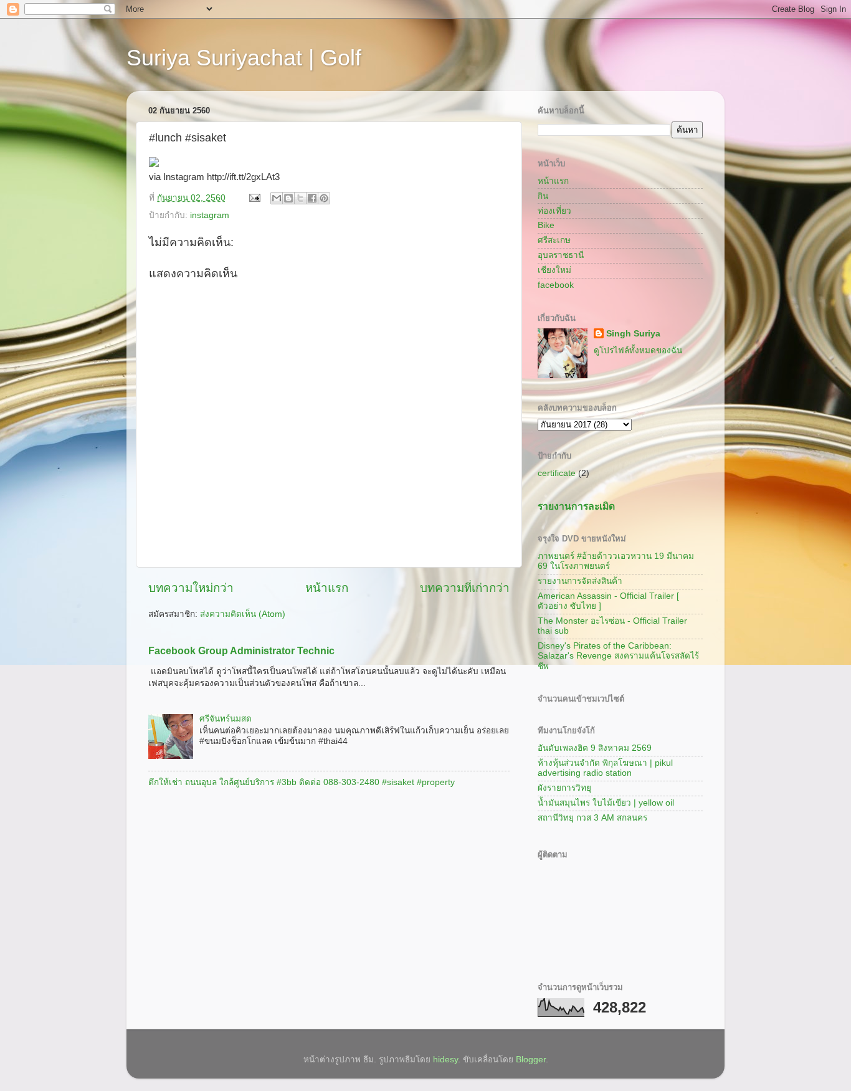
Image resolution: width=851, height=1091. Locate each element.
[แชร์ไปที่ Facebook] (312, 198)
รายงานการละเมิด (576, 506)
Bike (546, 225)
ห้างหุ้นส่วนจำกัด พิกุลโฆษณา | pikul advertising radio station (605, 768)
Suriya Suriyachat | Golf (243, 57)
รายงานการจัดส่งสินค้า (580, 581)
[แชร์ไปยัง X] (300, 198)
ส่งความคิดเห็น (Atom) (242, 614)
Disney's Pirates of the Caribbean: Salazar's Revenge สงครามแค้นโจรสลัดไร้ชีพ (618, 655)
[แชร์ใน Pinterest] (324, 198)
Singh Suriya (633, 333)
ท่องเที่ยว (554, 211)
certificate (557, 473)
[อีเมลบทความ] (254, 197)
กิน (543, 196)
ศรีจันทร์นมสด (225, 718)
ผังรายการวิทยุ (564, 788)
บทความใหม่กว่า (191, 587)
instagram (209, 215)
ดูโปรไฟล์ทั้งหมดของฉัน (638, 350)
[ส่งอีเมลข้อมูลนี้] (276, 198)
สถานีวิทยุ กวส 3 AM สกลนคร (592, 817)
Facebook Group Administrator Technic (241, 651)
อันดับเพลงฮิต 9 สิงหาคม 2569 (595, 748)
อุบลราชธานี (561, 255)
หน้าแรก (326, 587)
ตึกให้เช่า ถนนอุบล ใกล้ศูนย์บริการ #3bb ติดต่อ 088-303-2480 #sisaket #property (301, 782)
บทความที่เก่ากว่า (465, 587)
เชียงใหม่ (554, 270)
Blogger (531, 1059)
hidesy (445, 1059)
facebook (556, 285)
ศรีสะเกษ (554, 240)
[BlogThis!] (288, 198)
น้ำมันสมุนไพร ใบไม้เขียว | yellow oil (606, 803)
